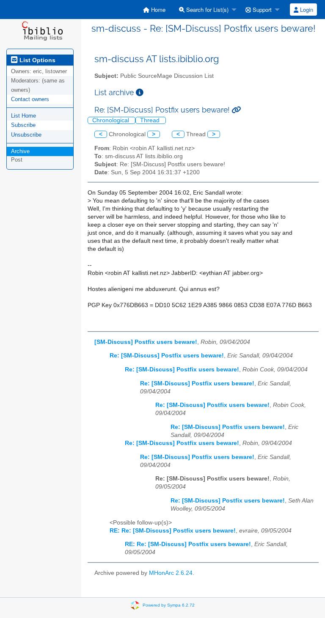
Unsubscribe (26, 135)
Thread (150, 120)
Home (157, 9)
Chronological (111, 120)
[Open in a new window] (139, 92)
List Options (36, 60)
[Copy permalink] (236, 109)
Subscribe (23, 125)
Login (305, 9)
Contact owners (30, 99)
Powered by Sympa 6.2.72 (169, 604)
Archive (20, 151)
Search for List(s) (207, 9)
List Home (23, 116)
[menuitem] (154, 9)
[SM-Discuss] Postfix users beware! (145, 342)
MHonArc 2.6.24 (171, 573)
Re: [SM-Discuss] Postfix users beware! (167, 355)
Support (261, 9)
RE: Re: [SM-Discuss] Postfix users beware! (173, 530)
